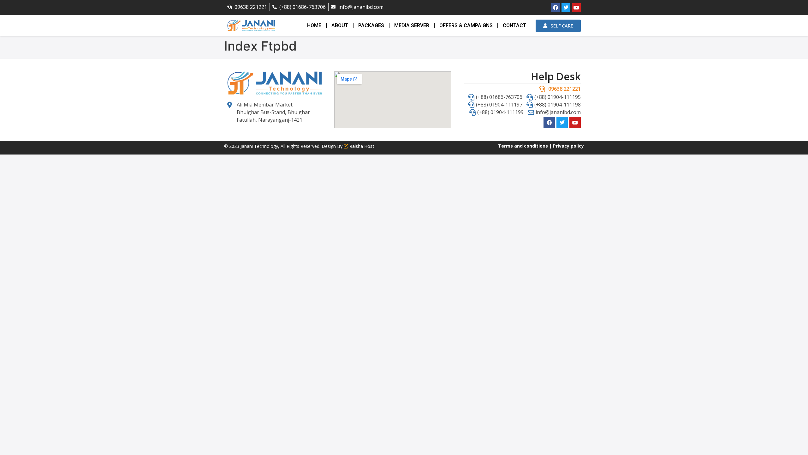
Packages (371, 25)
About (339, 25)
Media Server (411, 25)
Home (314, 25)
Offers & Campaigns (466, 25)
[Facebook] (555, 7)
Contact (514, 25)
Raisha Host (361, 146)
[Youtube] (576, 7)
